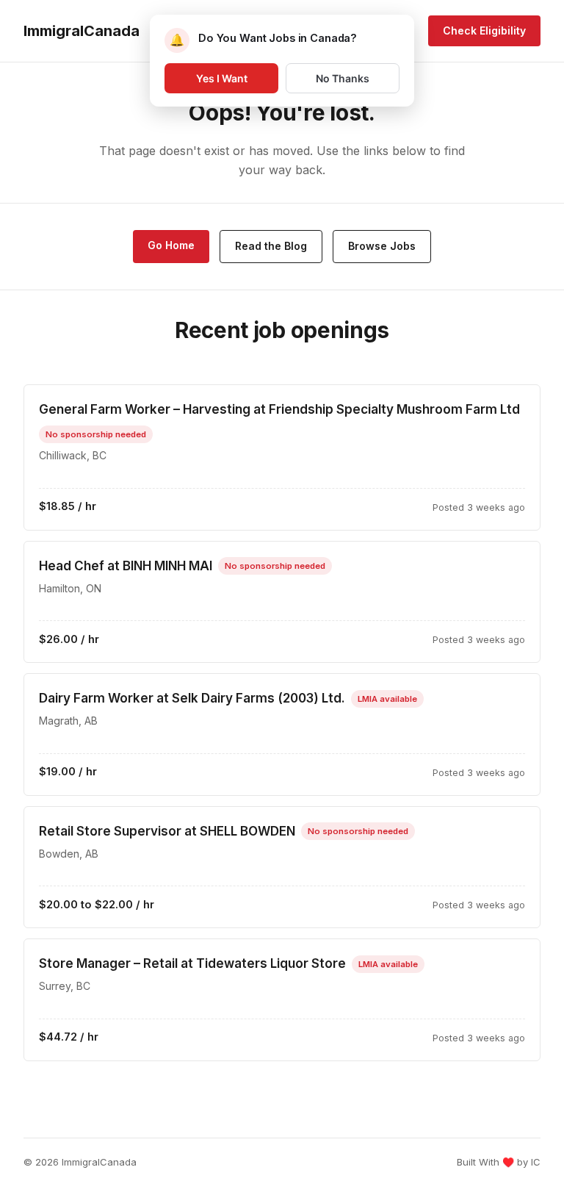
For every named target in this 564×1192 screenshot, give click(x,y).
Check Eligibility (484, 30)
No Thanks (342, 78)
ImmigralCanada (82, 31)
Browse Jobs (382, 246)
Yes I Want (221, 78)
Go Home (171, 245)
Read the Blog (271, 246)
